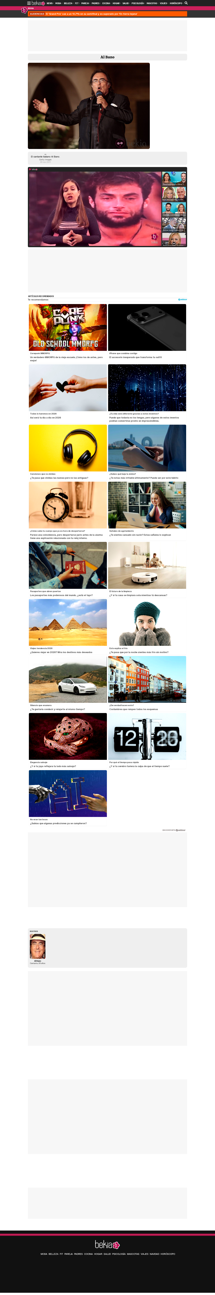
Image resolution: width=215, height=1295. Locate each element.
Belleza (53, 1254)
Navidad (154, 1254)
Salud (107, 1254)
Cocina (88, 1254)
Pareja (68, 1254)
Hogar (98, 1254)
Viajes (144, 1254)
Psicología (119, 1254)
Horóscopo (168, 1254)
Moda (44, 1254)
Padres (78, 1254)
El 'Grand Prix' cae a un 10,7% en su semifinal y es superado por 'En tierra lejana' (83, 14)
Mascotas (133, 1254)
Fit (61, 1254)
